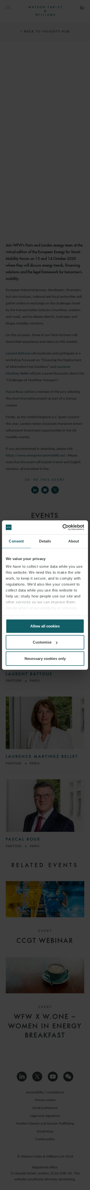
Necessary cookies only (45, 658)
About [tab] (73, 541)
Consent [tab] (16, 541)
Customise (42, 642)
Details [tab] (45, 541)
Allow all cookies (45, 626)
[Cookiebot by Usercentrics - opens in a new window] (63, 527)
